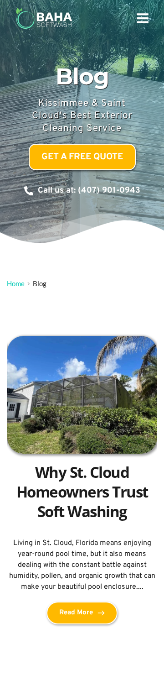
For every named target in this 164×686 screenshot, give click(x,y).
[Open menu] (142, 18)
